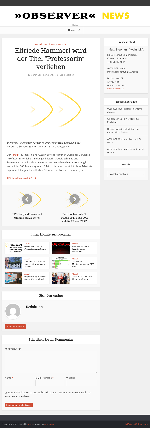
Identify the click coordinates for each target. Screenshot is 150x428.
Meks (30, 424)
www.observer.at (115, 88)
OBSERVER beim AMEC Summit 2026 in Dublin (35, 277)
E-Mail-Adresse (44, 377)
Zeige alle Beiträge (15, 326)
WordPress (49, 424)
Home (71, 30)
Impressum (143, 424)
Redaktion (69, 75)
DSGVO (128, 424)
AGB (135, 424)
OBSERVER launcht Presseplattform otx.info (35, 247)
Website (70, 377)
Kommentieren (50, 75)
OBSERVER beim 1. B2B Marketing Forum (82, 277)
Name (9, 377)
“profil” (15, 154)
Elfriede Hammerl (18, 178)
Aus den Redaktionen (55, 44)
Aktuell (38, 44)
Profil (33, 178)
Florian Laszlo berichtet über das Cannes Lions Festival (35, 264)
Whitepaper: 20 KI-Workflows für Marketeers (80, 249)
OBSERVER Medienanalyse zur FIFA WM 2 (83, 264)
